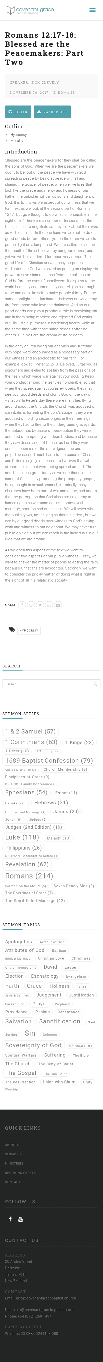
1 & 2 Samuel (30, 731)
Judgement (49, 995)
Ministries (14, 1163)
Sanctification (59, 1021)
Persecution (15, 1004)
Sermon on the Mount (25, 886)
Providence (16, 1012)
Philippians (23, 848)
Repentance (69, 1012)
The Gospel (20, 1073)
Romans (66, 92)
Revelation (27, 864)
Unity (87, 1082)
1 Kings (79, 742)
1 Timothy (47, 751)
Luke (22, 837)
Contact (12, 1182)
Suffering (55, 1055)
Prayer (40, 1004)
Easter (71, 967)
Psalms (42, 1012)
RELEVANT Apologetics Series (31, 856)
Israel (82, 986)
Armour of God (52, 942)
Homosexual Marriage (25, 812)
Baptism (59, 951)
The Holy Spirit (55, 1074)
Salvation (18, 1021)
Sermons (13, 1154)
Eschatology (45, 976)
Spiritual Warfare (21, 1055)
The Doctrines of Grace (29, 893)
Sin (30, 1033)
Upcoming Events (20, 1173)
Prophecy (62, 1004)
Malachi (59, 838)
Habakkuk (16, 803)
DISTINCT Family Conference (31, 784)
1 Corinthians (31, 742)
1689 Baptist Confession (49, 760)
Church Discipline (20, 769)
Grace (34, 986)
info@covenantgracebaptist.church (46, 1298)
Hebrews (51, 803)
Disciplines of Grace (27, 777)
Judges (38, 819)
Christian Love (51, 958)
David (50, 967)
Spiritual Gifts (80, 1046)
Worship (11, 1089)
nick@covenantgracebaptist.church (44, 1310)
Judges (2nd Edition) (33, 827)
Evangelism (76, 976)
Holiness (60, 986)
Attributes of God (24, 950)
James (66, 811)
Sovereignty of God (33, 1045)
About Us (13, 1145)
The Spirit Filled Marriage (35, 900)
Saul (91, 1022)
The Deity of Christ (56, 1064)
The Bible (81, 1055)
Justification (81, 995)
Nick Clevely (45, 82)
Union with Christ (59, 1082)
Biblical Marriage (17, 958)
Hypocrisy (29, 630)
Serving (11, 1034)
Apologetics (18, 942)
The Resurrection (20, 1082)
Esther (66, 793)
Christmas (81, 958)
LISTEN (21, 112)
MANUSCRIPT (55, 112)
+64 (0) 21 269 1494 (35, 1316)
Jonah (13, 819)
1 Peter (17, 751)
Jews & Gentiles (17, 995)
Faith (12, 985)
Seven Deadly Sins (74, 886)
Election (14, 976)
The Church (18, 1063)
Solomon (50, 1034)
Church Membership (65, 769)
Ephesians (26, 792)
